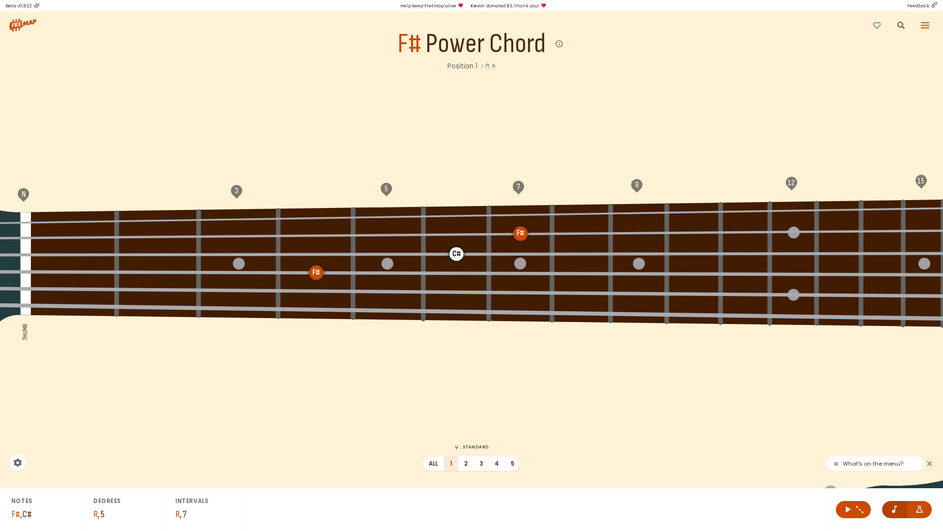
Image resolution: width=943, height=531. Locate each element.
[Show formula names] (919, 509)
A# (456, 215)
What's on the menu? (873, 464)
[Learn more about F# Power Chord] (559, 44)
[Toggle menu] (925, 25)
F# (409, 44)
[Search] (900, 25)
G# (316, 217)
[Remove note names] (894, 509)
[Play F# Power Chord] (853, 509)
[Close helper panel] (929, 464)
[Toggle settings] (17, 462)
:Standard (474, 447)
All (433, 464)
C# (638, 212)
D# (745, 210)
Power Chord (485, 44)
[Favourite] (876, 25)
